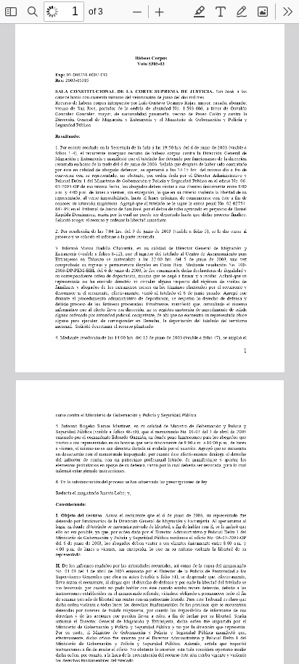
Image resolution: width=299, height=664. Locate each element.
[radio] (199, 11)
